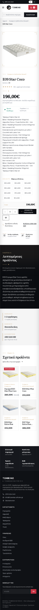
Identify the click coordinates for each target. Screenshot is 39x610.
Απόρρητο (6, 576)
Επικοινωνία (7, 567)
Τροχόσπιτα (7, 553)
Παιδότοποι (7, 550)
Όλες (4, 537)
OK (33, 591)
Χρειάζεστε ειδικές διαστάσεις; (20, 224)
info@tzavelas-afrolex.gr (14, 497)
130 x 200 (7, 188)
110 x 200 (17, 183)
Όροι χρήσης (7, 573)
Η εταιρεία (6, 564)
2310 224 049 (9, 2)
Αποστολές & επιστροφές (12, 570)
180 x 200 (28, 193)
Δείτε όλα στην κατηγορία (11, 362)
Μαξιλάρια (7, 517)
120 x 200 (27, 183)
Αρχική (5, 21)
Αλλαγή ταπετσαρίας (10, 544)
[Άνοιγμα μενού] (3, 7)
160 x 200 (7, 193)
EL (30, 2)
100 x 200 (7, 183)
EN (34, 2)
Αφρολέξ (6, 514)
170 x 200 (17, 193)
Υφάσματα (6, 521)
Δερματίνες (7, 524)
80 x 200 (7, 198)
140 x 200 (17, 188)
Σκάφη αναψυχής (9, 547)
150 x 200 (27, 188)
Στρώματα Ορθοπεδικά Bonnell (18, 21)
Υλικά (4, 527)
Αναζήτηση (30, 15)
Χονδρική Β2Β (7, 540)
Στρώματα (6, 511)
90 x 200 (17, 198)
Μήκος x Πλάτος (17, 179)
